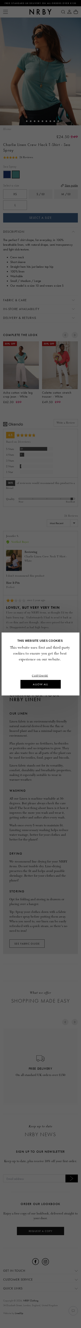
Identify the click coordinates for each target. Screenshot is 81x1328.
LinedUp (19, 1313)
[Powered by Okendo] (13, 424)
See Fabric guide (27, 943)
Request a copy (40, 1231)
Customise (40, 675)
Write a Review (66, 422)
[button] (18, 157)
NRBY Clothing (30, 1300)
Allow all (40, 684)
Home (7, 129)
